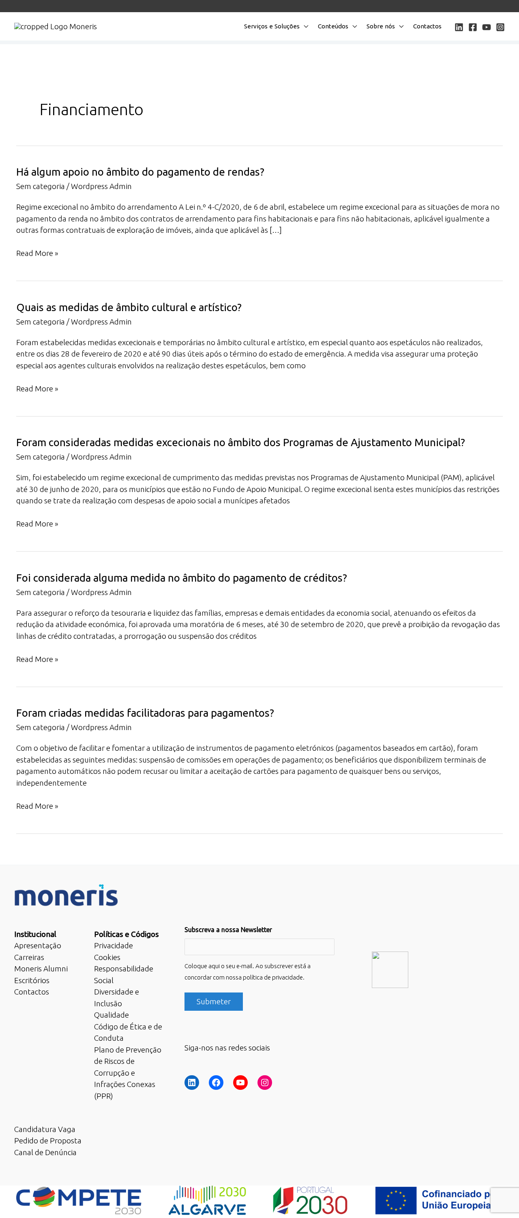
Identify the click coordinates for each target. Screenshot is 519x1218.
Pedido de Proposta (47, 1140)
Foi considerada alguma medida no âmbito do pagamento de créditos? (181, 578)
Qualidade (111, 1014)
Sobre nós (381, 26)
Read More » (37, 253)
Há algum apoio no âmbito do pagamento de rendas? (140, 172)
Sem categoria (40, 186)
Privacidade (113, 945)
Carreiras (29, 957)
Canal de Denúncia (45, 1152)
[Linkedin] (459, 27)
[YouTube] (486, 27)
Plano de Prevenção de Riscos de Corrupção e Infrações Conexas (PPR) (127, 1072)
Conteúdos (333, 26)
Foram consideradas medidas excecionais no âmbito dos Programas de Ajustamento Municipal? (240, 442)
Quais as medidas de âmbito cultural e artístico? (129, 307)
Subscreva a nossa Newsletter (228, 929)
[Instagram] (500, 27)
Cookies (107, 957)
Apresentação (37, 945)
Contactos (427, 26)
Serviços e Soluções (272, 26)
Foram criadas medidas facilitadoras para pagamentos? (145, 713)
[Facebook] (472, 27)
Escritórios (31, 980)
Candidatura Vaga (44, 1129)
